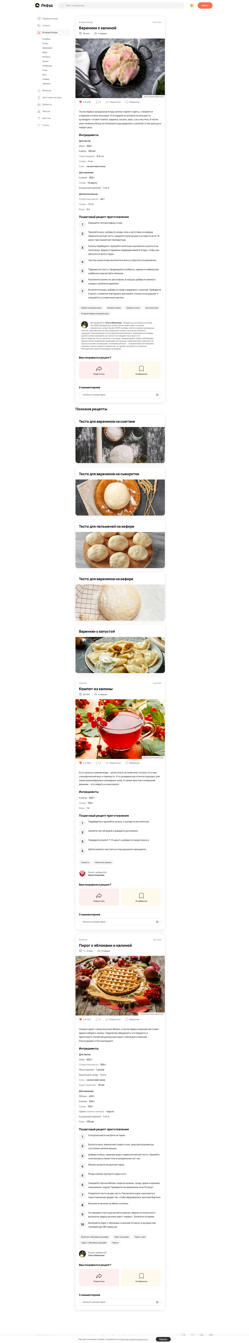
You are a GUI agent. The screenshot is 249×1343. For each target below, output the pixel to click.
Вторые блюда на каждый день (95, 313)
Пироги (115, 1242)
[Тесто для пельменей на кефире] (120, 550)
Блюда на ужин (133, 307)
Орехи (82, 1111)
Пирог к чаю (140, 1237)
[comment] (157, 394)
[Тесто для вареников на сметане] (120, 445)
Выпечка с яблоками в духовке (94, 1237)
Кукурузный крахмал (90, 187)
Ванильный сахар (88, 1074)
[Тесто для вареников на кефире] (120, 602)
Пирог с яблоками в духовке (93, 1242)
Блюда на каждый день (91, 307)
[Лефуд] (44, 5)
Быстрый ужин (152, 307)
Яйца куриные (86, 1069)
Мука (81, 146)
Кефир (82, 151)
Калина (83, 177)
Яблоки (83, 1096)
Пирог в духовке (121, 1237)
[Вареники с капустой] (120, 655)
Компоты (85, 862)
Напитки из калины (103, 862)
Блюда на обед (114, 307)
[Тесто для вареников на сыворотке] (120, 497)
